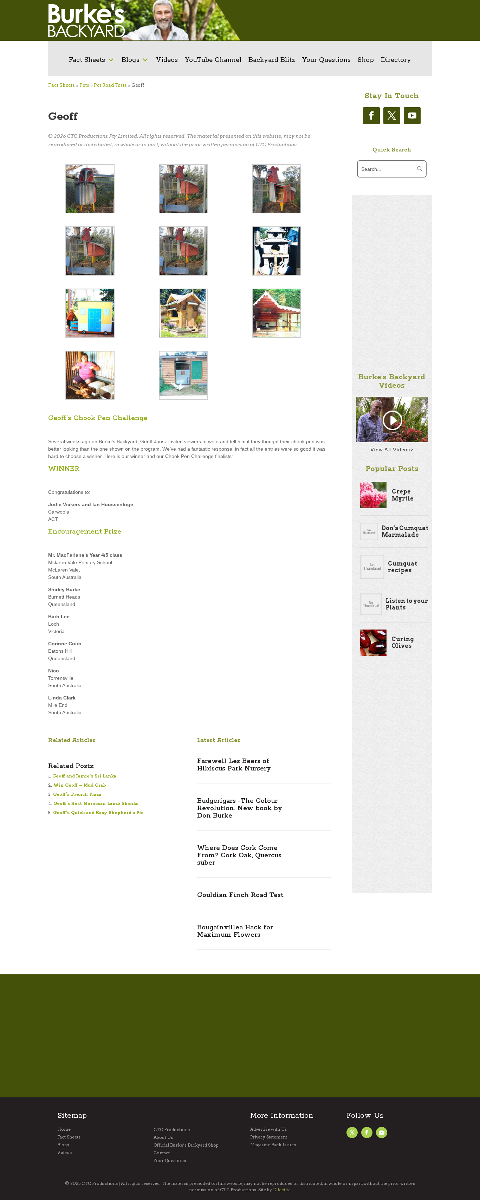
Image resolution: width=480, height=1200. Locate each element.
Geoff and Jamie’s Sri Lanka (84, 776)
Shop (366, 60)
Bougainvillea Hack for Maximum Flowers (235, 931)
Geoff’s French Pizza (77, 794)
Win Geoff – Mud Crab (79, 785)
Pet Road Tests (110, 85)
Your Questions (326, 60)
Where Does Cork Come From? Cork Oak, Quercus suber (239, 855)
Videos (167, 60)
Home (64, 1129)
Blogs (131, 60)
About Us (163, 1137)
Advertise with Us (268, 1129)
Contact (162, 1152)
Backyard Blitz (271, 60)
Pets (84, 85)
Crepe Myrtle (403, 495)
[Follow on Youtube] (412, 115)
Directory (396, 60)
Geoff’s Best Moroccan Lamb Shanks (95, 803)
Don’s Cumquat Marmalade (405, 531)
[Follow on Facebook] (371, 115)
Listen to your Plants (406, 604)
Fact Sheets (87, 60)
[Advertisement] (334, 20)
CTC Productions (172, 1129)
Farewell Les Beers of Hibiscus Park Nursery (234, 765)
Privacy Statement (268, 1137)
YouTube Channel (213, 60)
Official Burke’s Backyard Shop (186, 1145)
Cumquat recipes (402, 567)
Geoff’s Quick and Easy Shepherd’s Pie (98, 812)
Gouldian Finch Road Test (240, 895)
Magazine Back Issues (273, 1144)
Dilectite (282, 1189)
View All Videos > (392, 449)
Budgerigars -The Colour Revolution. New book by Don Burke (239, 808)
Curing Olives (402, 642)
